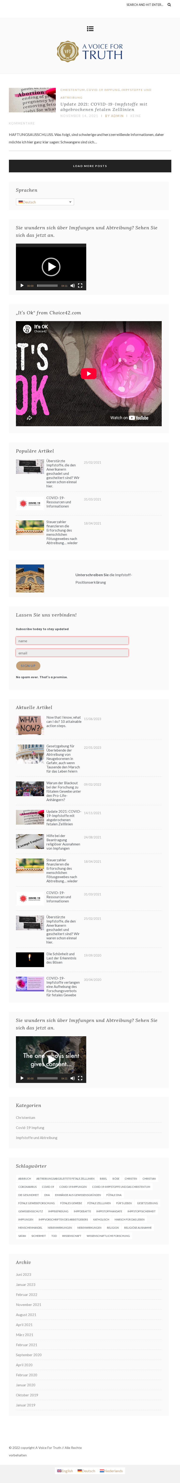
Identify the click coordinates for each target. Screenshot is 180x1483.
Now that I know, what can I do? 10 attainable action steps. (64, 721)
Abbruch (24, 1178)
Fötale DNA (113, 1194)
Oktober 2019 (27, 1395)
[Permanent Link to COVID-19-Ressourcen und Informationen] (30, 509)
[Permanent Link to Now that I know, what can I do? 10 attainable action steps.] (30, 733)
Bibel (103, 1178)
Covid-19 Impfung (103, 90)
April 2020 (24, 1365)
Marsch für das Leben (130, 1219)
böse (115, 1178)
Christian (149, 1178)
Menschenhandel (30, 1227)
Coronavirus (27, 1186)
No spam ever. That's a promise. (42, 677)
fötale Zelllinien (99, 1203)
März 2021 (24, 1335)
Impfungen (25, 1219)
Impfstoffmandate (109, 1211)
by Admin (114, 116)
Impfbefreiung (58, 1211)
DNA (47, 1194)
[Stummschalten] (72, 285)
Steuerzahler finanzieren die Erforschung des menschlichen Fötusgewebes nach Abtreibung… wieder (62, 532)
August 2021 (26, 1315)
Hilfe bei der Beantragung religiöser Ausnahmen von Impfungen (63, 842)
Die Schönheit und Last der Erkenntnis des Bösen (61, 958)
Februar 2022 (26, 1294)
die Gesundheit (28, 1194)
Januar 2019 (25, 1405)
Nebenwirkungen (60, 1227)
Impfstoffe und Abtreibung (36, 1137)
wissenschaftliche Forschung (108, 1235)
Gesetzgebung (147, 1203)
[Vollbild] (80, 285)
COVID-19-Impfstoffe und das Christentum (121, 1186)
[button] (51, 267)
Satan (22, 1235)
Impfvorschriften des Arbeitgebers (63, 1219)
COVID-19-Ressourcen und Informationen (58, 502)
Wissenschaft (71, 1235)
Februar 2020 (26, 1375)
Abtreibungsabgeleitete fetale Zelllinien (65, 1178)
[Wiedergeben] (22, 285)
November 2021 (28, 1304)
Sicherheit (38, 1235)
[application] (51, 267)
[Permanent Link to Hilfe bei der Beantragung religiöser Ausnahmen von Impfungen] (30, 847)
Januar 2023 (25, 1284)
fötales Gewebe (71, 1203)
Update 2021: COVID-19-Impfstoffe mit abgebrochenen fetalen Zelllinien (103, 106)
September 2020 (29, 1355)
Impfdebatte (82, 1211)
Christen (131, 1178)
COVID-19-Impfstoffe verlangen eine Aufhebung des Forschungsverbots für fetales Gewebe (63, 986)
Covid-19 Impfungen (73, 1186)
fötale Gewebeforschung (36, 1203)
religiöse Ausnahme (138, 1227)
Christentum (72, 90)
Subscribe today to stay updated (42, 629)
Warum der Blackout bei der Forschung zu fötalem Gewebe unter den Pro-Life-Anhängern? (63, 791)
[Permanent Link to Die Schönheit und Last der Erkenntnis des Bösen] (30, 965)
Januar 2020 (25, 1385)
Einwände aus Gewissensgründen (78, 1194)
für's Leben (124, 1203)
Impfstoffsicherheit (142, 1211)
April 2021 (24, 1325)
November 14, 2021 (79, 116)
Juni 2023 (23, 1274)
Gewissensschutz (30, 1211)
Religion (113, 1227)
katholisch (101, 1219)
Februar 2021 (26, 1345)
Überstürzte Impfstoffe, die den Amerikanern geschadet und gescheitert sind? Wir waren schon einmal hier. (63, 473)
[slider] (47, 285)
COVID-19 (48, 1186)
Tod (54, 1235)
